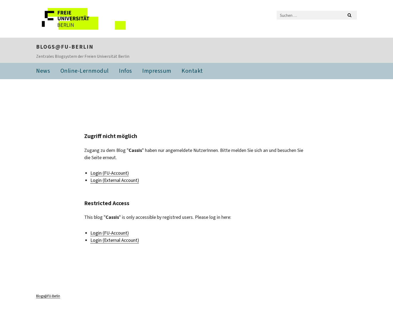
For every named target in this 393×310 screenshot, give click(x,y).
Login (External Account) (114, 180)
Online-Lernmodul (84, 71)
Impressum (156, 71)
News (43, 71)
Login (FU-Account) (109, 173)
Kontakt (192, 71)
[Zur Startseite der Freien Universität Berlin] (81, 19)
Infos (125, 71)
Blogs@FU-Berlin (65, 47)
